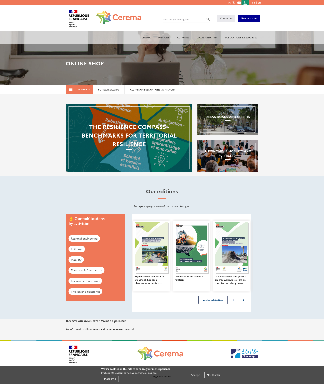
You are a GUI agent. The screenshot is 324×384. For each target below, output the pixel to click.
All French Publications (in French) (152, 89)
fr (253, 2)
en (259, 2)
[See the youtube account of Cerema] (239, 3)
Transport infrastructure (86, 270)
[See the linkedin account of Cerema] (229, 3)
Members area (249, 18)
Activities (183, 37)
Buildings (77, 249)
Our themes (83, 89)
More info (110, 378)
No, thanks (213, 375)
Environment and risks (85, 281)
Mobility (76, 259)
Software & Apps (108, 89)
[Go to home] (116, 14)
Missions (163, 37)
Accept (195, 375)
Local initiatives (207, 37)
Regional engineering (84, 238)
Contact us (226, 18)
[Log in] (245, 2)
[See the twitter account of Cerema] (234, 3)
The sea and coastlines (85, 291)
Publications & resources (241, 37)
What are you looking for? (176, 19)
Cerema (146, 37)
